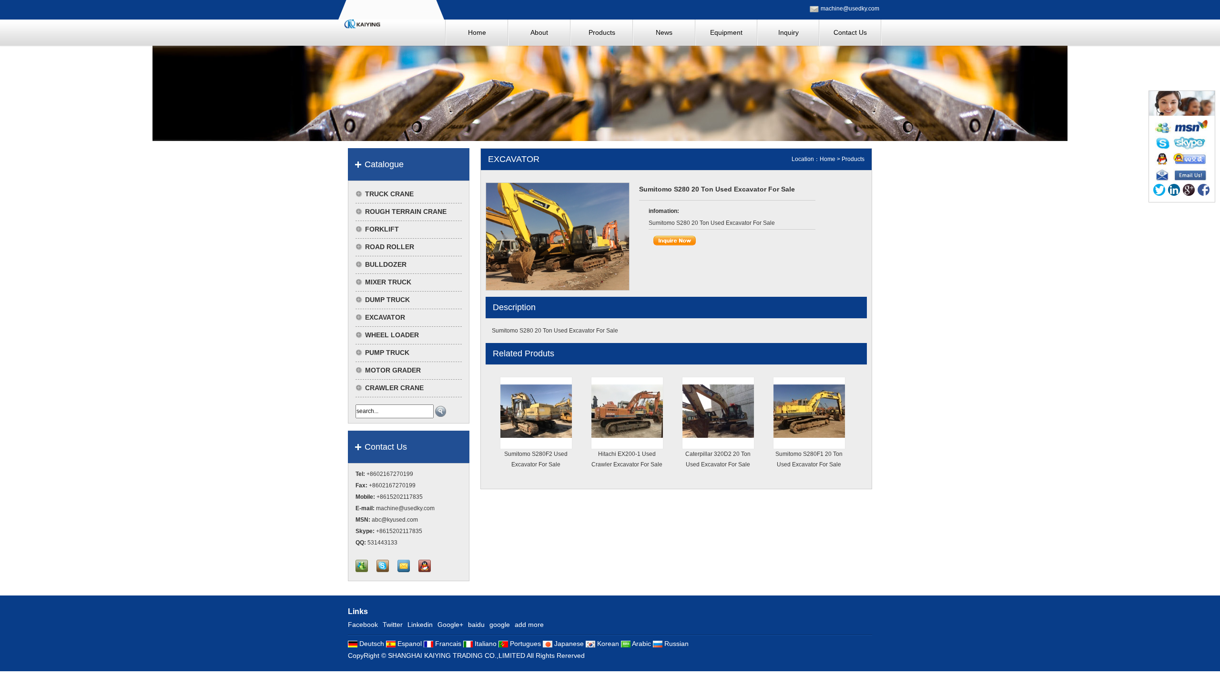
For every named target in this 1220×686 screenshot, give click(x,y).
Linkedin (420, 624)
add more (529, 624)
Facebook (363, 624)
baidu (476, 624)
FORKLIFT (382, 229)
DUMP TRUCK (387, 299)
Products (853, 159)
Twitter (393, 624)
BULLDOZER (386, 264)
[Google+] (1189, 192)
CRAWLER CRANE (394, 388)
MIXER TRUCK (388, 282)
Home (827, 159)
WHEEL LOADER (392, 335)
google (499, 624)
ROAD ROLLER (389, 247)
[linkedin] (1174, 192)
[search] (440, 411)
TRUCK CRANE (389, 194)
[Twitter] (1159, 192)
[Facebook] (1204, 192)
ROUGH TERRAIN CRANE (406, 211)
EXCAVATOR (385, 317)
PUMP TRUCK (387, 352)
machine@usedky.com (850, 8)
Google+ (450, 624)
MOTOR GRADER (393, 370)
